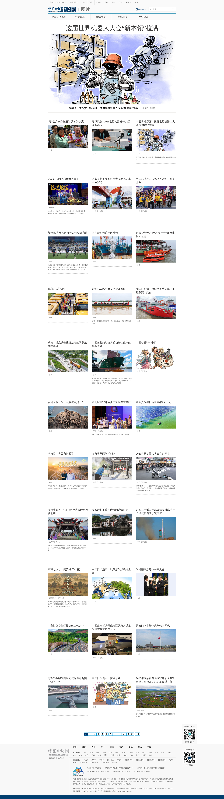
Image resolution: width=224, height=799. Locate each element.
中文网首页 (74, 2)
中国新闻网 (94, 762)
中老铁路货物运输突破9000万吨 (66, 625)
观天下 (128, 2)
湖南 (80, 755)
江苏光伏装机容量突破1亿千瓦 (153, 402)
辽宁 (110, 753)
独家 (140, 747)
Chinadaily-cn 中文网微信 (189, 757)
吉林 (116, 753)
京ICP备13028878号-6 (142, 771)
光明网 (75, 762)
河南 (169, 753)
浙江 (143, 753)
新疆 (144, 755)
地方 (136, 2)
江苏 (137, 753)
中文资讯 (80, 17)
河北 (97, 753)
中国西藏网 (162, 760)
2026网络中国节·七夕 (56, 598)
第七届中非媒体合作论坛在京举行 (111, 402)
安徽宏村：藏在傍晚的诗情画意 (110, 509)
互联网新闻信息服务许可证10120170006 (119, 768)
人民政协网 (105, 762)
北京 (85, 753)
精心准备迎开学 (57, 288)
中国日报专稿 (98, 211)
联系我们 (61, 758)
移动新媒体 (142, 9)
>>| (137, 734)
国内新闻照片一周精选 (105, 232)
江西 (156, 753)
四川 (112, 755)
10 (124, 734)
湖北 (74, 755)
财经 (103, 747)
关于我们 (52, 758)
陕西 (137, 755)
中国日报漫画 (59, 17)
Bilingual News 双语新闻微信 (189, 734)
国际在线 (110, 760)
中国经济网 (140, 760)
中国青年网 (128, 760)
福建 (150, 753)
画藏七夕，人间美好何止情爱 (65, 569)
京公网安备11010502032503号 (98, 771)
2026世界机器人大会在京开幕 (153, 453)
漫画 (131, 747)
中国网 (101, 760)
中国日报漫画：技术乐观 (106, 678)
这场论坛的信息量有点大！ (63, 178)
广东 (86, 755)
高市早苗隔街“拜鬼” (103, 453)
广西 (93, 755)
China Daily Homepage (58, 2)
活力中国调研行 (54, 542)
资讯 (90, 2)
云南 (125, 755)
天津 (91, 753)
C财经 (98, 2)
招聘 (149, 747)
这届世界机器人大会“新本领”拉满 (112, 28)
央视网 (119, 760)
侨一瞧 (51, 207)
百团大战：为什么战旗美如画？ (66, 402)
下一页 (130, 734)
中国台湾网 (151, 760)
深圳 (150, 755)
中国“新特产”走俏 (146, 342)
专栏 (113, 2)
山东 (162, 753)
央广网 (171, 760)
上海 (131, 753)
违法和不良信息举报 (94, 768)
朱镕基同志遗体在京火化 (150, 569)
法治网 (114, 762)
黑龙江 (124, 753)
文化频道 (122, 17)
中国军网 (83, 762)
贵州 (118, 755)
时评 (83, 2)
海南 (99, 755)
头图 (50, 150)
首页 (75, 747)
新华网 (94, 760)
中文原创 (140, 710)
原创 (120, 2)
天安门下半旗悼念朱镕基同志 (153, 625)
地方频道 (101, 17)
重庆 (105, 755)
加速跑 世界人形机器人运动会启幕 (67, 232)
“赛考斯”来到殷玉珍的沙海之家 (66, 121)
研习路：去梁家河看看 (61, 453)
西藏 (131, 755)
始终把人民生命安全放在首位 (109, 288)
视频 (106, 2)
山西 (104, 753)
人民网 (86, 760)
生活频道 (143, 17)
